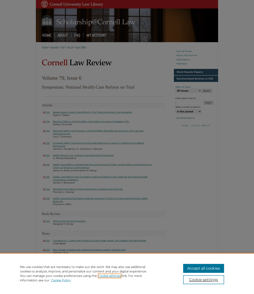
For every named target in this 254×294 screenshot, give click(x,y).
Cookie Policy (61, 280)
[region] (127, 273)
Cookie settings (109, 276)
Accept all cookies (203, 268)
